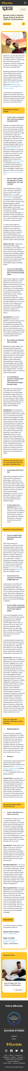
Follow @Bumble (14, 1006)
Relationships (19, 990)
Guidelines (6, 1057)
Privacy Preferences (19, 1063)
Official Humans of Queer (12, 87)
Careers (13, 1057)
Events (11, 1055)
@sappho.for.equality (9, 942)
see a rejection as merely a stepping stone (12, 767)
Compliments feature (17, 161)
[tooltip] (23, 23)
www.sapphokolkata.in (9, 940)
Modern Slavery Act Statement (14, 1059)
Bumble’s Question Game (13, 148)
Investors (20, 1057)
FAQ (5, 1055)
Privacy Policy (7, 1063)
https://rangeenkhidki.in (10, 934)
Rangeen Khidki (15, 84)
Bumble (11, 1067)
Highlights (14, 1036)
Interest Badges (7, 198)
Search (23, 9)
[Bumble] (7, 2)
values (13, 194)
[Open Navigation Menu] (25, 2)
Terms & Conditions (13, 1061)
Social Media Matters (12, 83)
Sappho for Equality (9, 86)
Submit (14, 1039)
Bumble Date (7, 24)
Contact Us (18, 1055)
